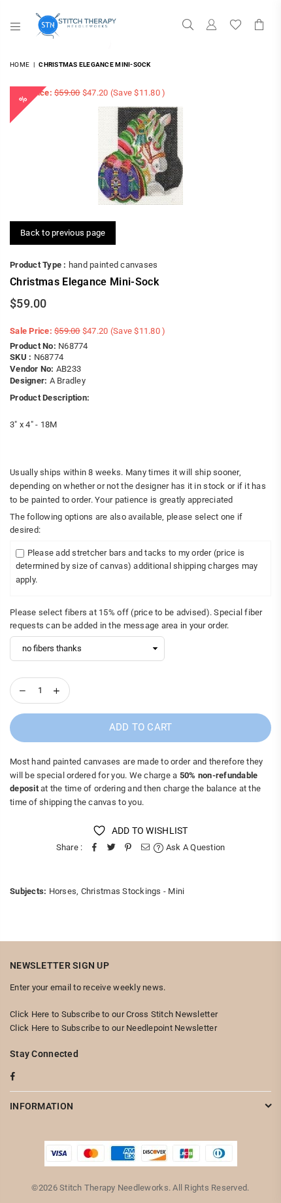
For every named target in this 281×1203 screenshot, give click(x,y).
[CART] (259, 26)
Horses (63, 891)
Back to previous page (62, 233)
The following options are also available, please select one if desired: (126, 523)
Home (19, 64)
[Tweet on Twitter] (111, 848)
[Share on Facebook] (94, 848)
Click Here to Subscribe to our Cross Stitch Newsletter (114, 1014)
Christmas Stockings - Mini (133, 891)
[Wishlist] (235, 26)
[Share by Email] (145, 848)
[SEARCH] (188, 26)
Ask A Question (194, 847)
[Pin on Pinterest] (128, 848)
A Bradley (68, 381)
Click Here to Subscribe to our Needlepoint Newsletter (113, 1028)
